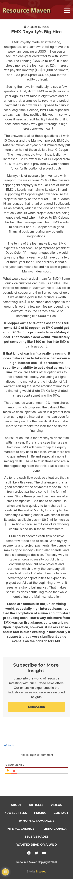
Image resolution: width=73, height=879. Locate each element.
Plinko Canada (53, 828)
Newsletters (15, 813)
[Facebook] (29, 853)
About (16, 805)
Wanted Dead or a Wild (36, 844)
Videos (56, 805)
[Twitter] (36, 853)
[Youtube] (44, 853)
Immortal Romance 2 (36, 820)
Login (10, 745)
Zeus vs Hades (36, 836)
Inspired (41, 871)
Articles (36, 805)
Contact (61, 813)
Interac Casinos (20, 828)
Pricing (40, 813)
